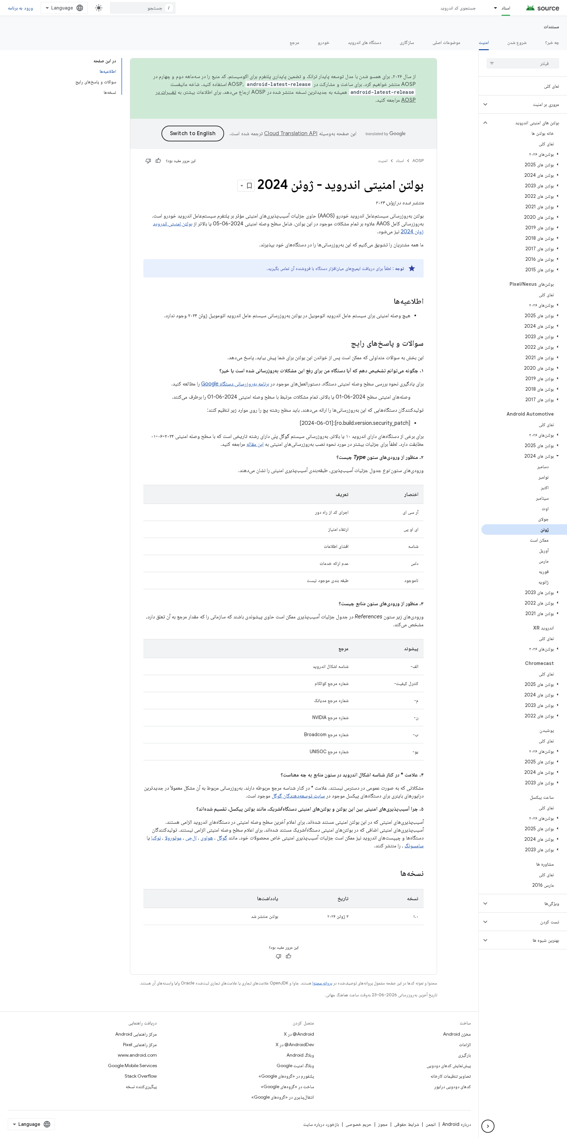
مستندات (551, 27)
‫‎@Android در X (299, 1034)
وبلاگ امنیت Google (295, 1065)
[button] (528, 104)
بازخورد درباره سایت (321, 1124)
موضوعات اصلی (446, 42)
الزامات (465, 1044)
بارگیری (464, 1055)
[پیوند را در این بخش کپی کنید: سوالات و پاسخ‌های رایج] (344, 344)
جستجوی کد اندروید (458, 8)
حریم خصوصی (358, 1124)
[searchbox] (523, 63)
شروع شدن (517, 42)
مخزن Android (457, 1034)
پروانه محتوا (322, 983)
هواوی (206, 838)
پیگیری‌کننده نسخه (141, 1086)
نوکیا (156, 838)
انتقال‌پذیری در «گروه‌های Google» (282, 1097)
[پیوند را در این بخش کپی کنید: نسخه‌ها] (393, 874)
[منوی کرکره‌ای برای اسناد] (492, 8)
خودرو (323, 42)
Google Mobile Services (132, 1065)
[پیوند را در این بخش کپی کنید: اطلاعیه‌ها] (387, 302)
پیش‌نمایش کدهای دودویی (449, 1065)
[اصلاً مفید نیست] (148, 161)
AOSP (418, 160)
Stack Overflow (141, 1076)
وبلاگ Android (300, 1055)
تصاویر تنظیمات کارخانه (450, 1076)
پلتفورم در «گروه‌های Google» (286, 1076)
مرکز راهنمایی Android (136, 1034)
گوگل (222, 838)
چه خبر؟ (552, 42)
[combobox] (143, 8)
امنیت (484, 42)
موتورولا (173, 838)
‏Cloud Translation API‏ (290, 133)
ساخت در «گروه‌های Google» (287, 1086)
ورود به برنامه (20, 8)
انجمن (431, 1124)
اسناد (505, 8)
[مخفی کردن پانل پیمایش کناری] (487, 1126)
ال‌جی (191, 838)
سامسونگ (414, 845)
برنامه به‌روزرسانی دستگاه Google (235, 384)
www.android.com (137, 1055)
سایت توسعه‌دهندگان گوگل (298, 796)
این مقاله (254, 444)
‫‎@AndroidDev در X (295, 1044)
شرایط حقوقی (406, 1124)
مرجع (294, 42)
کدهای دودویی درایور (452, 1086)
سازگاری (407, 42)
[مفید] (158, 161)
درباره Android (456, 1124)
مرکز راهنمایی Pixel (140, 1044)
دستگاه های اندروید (365, 42)
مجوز (383, 1124)
